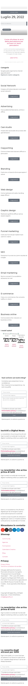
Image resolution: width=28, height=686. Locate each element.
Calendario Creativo (8, 549)
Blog (4, 553)
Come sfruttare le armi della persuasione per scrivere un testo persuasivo (14, 42)
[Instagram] (7, 530)
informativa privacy (8, 490)
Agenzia (5, 542)
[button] (14, 8)
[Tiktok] (10, 530)
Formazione (6, 546)
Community (6, 538)
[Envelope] (3, 530)
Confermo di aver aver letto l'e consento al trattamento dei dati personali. (13, 490)
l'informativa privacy (9, 410)
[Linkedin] (14, 530)
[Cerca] (26, 24)
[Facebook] (22, 530)
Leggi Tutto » (14, 57)
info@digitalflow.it (7, 597)
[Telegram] (18, 530)
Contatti (5, 556)
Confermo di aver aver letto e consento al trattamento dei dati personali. (14, 410)
